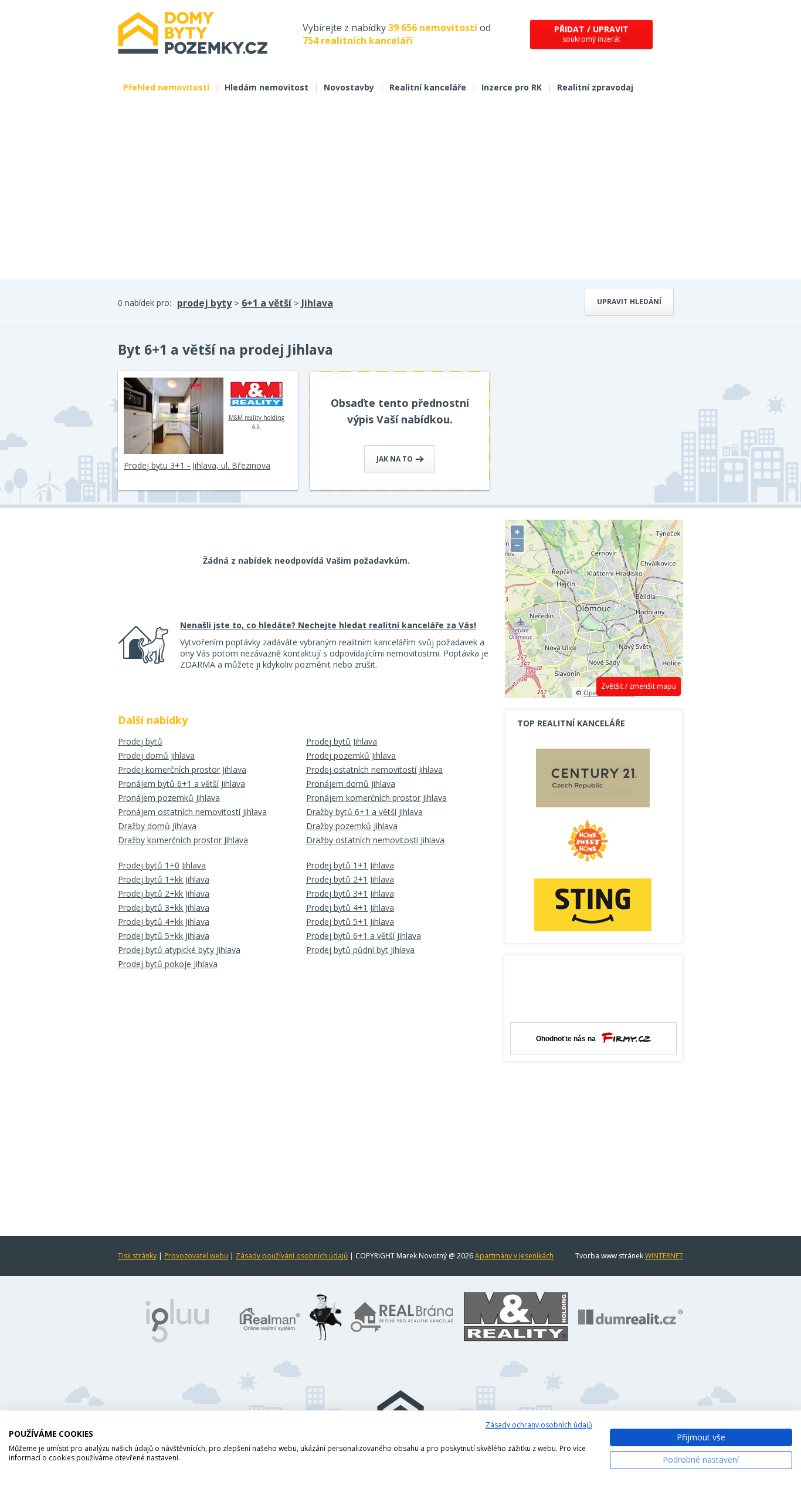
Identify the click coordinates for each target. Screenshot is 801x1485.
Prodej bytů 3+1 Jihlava (350, 893)
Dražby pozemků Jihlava (352, 825)
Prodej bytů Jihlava (341, 741)
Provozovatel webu (196, 1256)
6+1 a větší (266, 303)
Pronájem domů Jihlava (350, 783)
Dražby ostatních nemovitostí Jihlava (375, 840)
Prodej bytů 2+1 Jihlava (350, 879)
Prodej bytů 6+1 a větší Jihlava (363, 935)
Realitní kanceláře (427, 87)
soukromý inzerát (591, 33)
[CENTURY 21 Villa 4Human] (593, 781)
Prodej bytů (140, 741)
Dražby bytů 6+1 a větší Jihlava (364, 811)
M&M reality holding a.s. (256, 421)
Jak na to (395, 459)
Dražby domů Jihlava (157, 825)
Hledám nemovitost (266, 87)
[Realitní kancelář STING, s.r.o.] (593, 904)
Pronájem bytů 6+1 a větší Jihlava (181, 783)
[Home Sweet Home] (593, 845)
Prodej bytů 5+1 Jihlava (350, 921)
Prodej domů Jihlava (156, 755)
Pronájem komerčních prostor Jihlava (376, 797)
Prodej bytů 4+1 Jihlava (350, 907)
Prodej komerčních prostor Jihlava (182, 769)
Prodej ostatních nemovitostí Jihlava (374, 769)
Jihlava (317, 303)
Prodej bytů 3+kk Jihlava (163, 907)
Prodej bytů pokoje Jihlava (168, 963)
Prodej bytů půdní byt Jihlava (360, 949)
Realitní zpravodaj (595, 87)
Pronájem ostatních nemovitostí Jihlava (192, 811)
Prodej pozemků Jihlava (351, 755)
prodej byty (204, 303)
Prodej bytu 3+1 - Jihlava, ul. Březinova (197, 465)
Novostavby (349, 87)
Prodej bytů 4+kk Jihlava (163, 921)
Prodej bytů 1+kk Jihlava (163, 879)
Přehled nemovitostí (166, 87)
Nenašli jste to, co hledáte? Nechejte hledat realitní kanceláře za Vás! (328, 625)
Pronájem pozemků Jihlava (169, 797)
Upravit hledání (629, 302)
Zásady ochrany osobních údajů (539, 1425)
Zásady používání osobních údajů (292, 1256)
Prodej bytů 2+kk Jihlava (163, 893)
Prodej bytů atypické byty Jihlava (179, 949)
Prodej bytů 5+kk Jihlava (163, 935)
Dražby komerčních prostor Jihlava (183, 840)
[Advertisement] (400, 191)
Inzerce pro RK (511, 87)
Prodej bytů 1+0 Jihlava (162, 865)
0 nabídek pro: (144, 302)
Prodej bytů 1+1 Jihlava (350, 865)
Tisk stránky (137, 1256)
